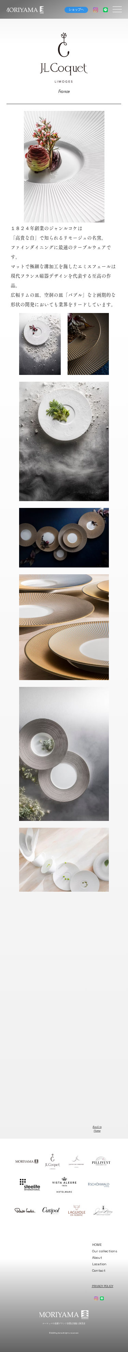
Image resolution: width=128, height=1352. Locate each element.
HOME (97, 1244)
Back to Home (97, 1128)
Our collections (104, 1251)
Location (99, 1264)
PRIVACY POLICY (102, 1286)
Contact (98, 1270)
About (97, 1257)
